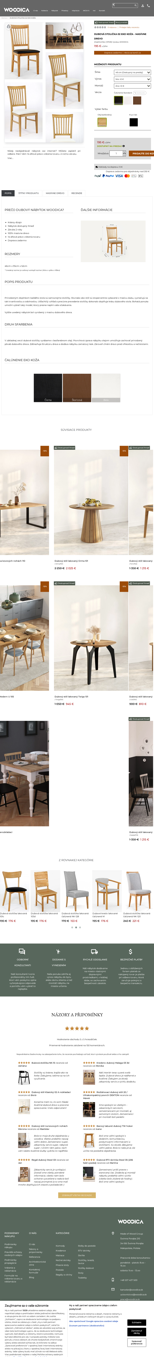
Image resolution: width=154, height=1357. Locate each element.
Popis (8, 193)
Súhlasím (136, 1314)
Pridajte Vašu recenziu (129, 27)
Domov (4, 18)
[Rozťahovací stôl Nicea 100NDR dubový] (116, 502)
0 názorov (112, 27)
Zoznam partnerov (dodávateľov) (86, 1317)
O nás (32, 1244)
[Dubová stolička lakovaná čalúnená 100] (138, 891)
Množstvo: (103, 153)
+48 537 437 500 (128, 1280)
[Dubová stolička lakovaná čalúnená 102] (76, 891)
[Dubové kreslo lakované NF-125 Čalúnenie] (107, 891)
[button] (8, 27)
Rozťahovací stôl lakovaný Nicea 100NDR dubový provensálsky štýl (115, 561)
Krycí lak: (133, 115)
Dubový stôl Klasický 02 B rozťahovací (20, 832)
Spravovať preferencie (136, 1334)
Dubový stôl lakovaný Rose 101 (95, 696)
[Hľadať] (135, 5)
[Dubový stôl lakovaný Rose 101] (116, 637)
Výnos (98, 78)
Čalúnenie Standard (129, 93)
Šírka (97, 72)
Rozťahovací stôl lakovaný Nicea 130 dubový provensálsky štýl (33, 696)
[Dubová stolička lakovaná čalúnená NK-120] (45, 891)
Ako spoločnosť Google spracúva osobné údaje (93, 1313)
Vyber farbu (101, 109)
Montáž (99, 85)
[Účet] (143, 5)
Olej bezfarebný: (105, 115)
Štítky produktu (28, 193)
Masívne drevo (55, 193)
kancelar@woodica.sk (131, 1289)
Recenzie (76, 193)
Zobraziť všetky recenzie (77, 1195)
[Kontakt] (148, 5)
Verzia (98, 92)
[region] (77, 1324)
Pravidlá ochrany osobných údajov (31, 1349)
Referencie (34, 1257)
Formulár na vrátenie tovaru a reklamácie (13, 1278)
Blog (31, 1277)
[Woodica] (17, 9)
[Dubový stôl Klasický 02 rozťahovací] (68, 818)
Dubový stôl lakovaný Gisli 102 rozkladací (22, 561)
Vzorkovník (140, 93)
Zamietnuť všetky (136, 1323)
